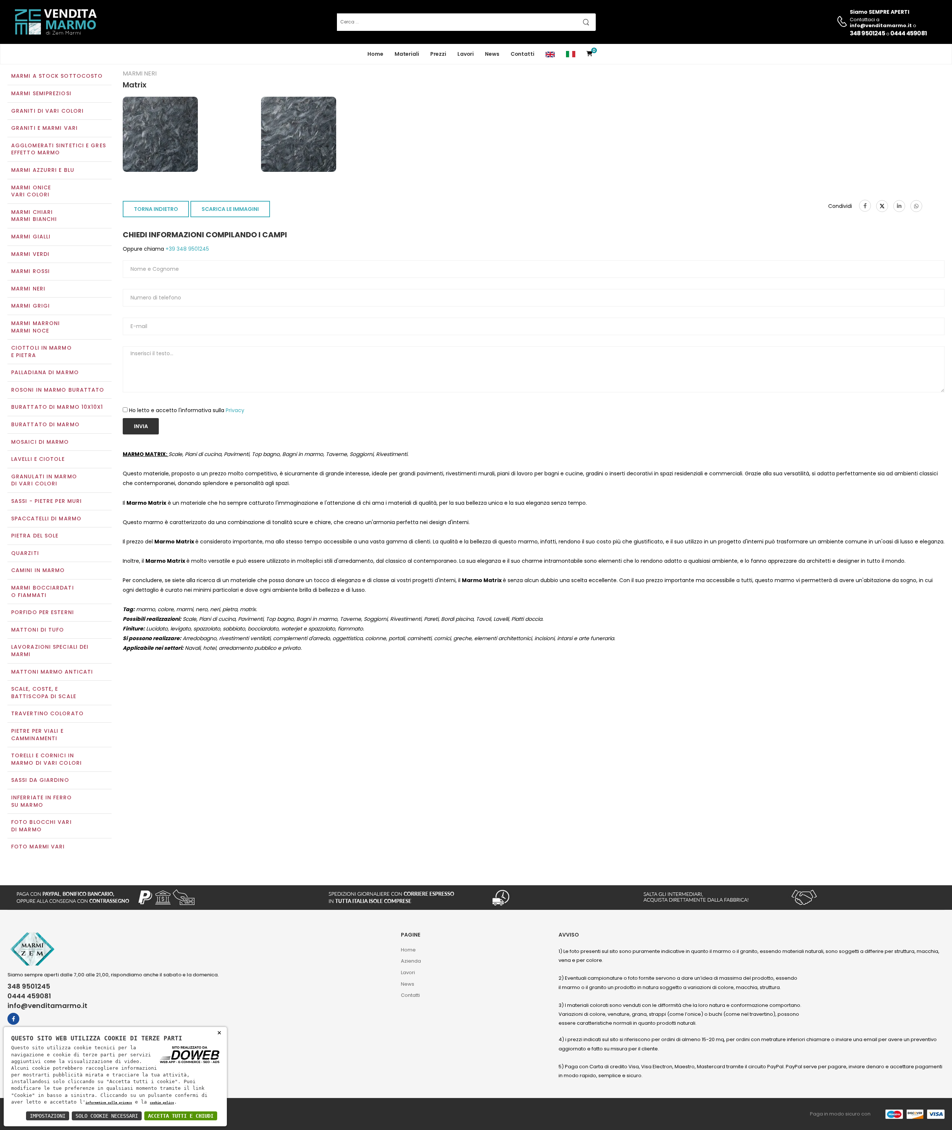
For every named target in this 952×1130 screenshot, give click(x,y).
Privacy (235, 410)
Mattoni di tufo (37, 629)
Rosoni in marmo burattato (57, 390)
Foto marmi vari (38, 846)
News (492, 54)
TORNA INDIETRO (156, 209)
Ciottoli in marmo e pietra (41, 351)
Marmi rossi (30, 271)
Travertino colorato (47, 713)
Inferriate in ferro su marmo (41, 801)
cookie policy (162, 1102)
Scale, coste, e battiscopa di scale (43, 692)
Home (375, 54)
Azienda (411, 960)
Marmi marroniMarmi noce (35, 327)
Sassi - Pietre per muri (46, 501)
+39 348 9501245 (186, 249)
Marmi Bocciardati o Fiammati (42, 591)
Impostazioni (47, 1116)
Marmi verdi (30, 254)
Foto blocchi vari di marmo (41, 825)
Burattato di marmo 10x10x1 (57, 407)
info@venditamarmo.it (47, 1005)
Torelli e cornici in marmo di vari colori (46, 759)
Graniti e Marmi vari (44, 128)
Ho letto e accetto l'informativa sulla (186, 410)
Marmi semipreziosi (41, 93)
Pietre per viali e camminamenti (37, 734)
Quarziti (25, 553)
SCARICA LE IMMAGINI (230, 209)
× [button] (219, 1032)
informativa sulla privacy (109, 1102)
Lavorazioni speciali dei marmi (50, 650)
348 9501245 (867, 33)
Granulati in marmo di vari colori (44, 480)
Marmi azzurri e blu (42, 170)
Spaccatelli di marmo (46, 518)
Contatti (522, 54)
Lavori (465, 54)
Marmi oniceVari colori (31, 191)
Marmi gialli (31, 236)
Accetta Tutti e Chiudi (180, 1116)
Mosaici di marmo (40, 442)
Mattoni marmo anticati (52, 671)
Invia (141, 426)
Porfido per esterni (42, 612)
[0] (589, 54)
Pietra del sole (35, 535)
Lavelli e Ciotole (38, 459)
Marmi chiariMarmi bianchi (34, 215)
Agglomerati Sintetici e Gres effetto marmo (58, 149)
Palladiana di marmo (45, 372)
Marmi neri (28, 288)
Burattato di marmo (45, 424)
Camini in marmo (38, 570)
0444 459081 (908, 33)
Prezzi (438, 54)
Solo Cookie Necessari (106, 1116)
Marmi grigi (30, 305)
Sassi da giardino (40, 780)
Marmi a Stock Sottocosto (57, 76)
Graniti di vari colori (47, 111)
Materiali (407, 54)
